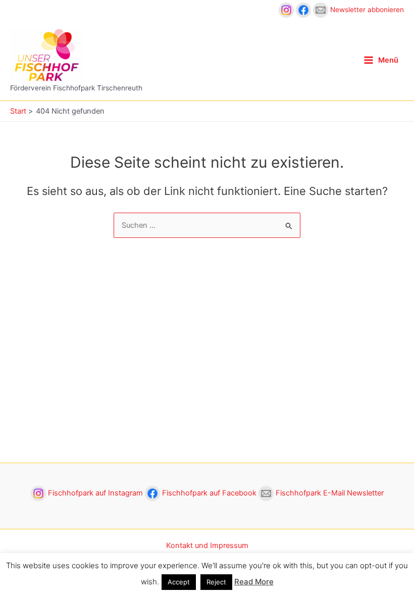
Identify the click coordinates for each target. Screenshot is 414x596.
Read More (254, 581)
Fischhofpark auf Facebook (209, 493)
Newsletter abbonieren (366, 10)
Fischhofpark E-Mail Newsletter (329, 493)
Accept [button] (179, 582)
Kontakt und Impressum (207, 545)
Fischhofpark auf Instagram (95, 493)
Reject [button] (216, 582)
